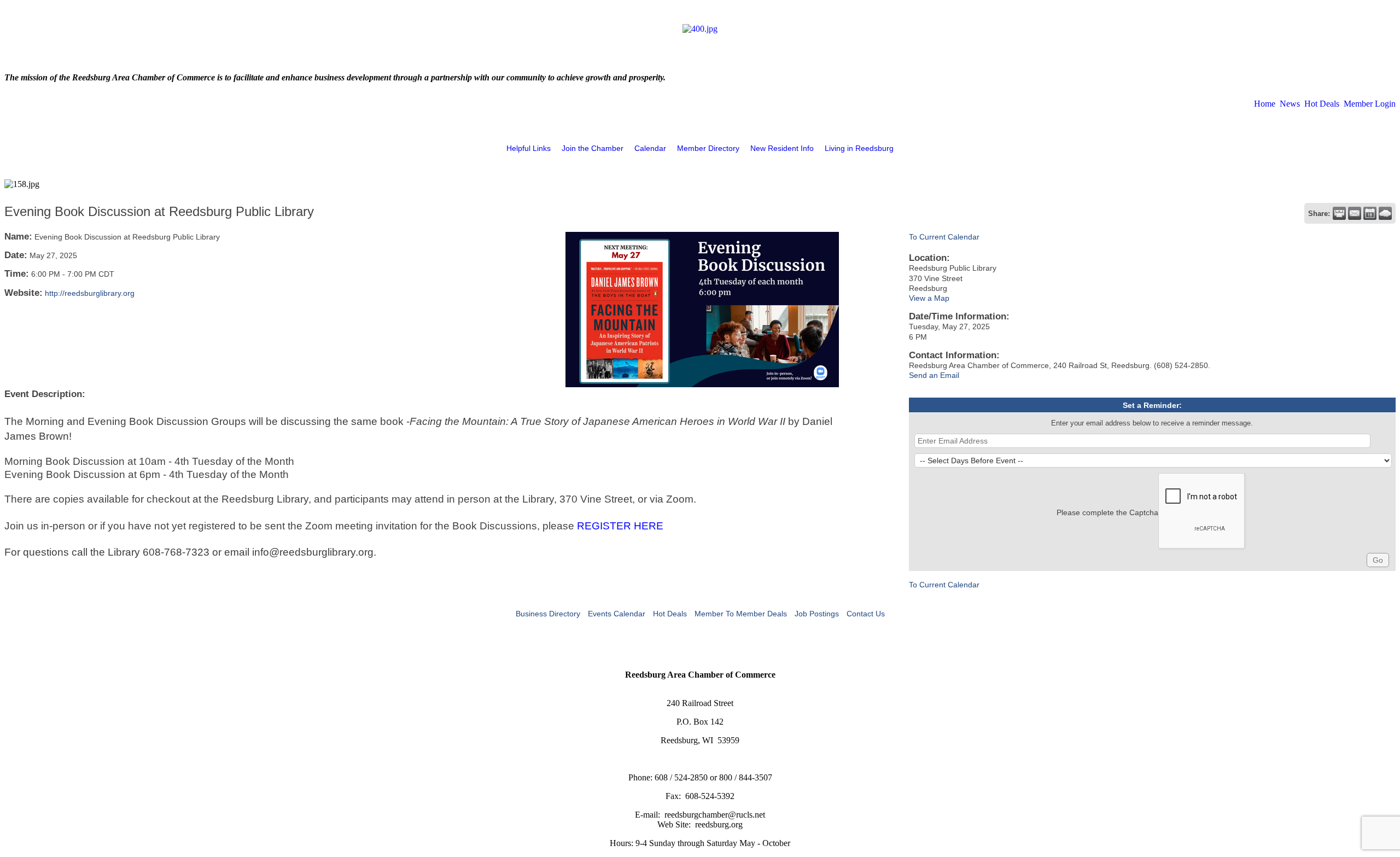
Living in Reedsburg (859, 148)
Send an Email (934, 375)
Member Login (1370, 103)
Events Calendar (616, 613)
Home (1264, 103)
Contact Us (866, 613)
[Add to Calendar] (1369, 213)
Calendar (650, 148)
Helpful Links (528, 148)
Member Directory (708, 148)
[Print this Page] (1339, 213)
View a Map (929, 298)
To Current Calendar (944, 236)
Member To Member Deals (741, 613)
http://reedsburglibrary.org (90, 293)
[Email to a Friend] (1354, 213)
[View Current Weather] (1385, 213)
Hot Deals (1321, 103)
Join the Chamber (592, 148)
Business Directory (548, 613)
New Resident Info (782, 148)
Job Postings (817, 613)
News (1290, 103)
